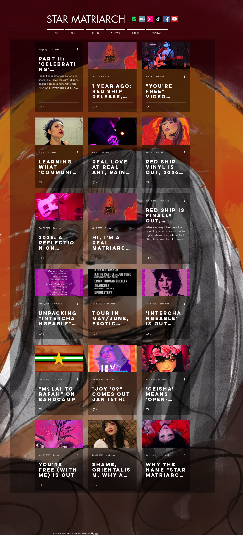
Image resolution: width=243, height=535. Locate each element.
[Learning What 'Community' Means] (59, 131)
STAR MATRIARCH (86, 19)
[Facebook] (166, 19)
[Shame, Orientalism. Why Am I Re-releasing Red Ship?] (112, 434)
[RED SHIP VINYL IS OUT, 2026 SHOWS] (166, 131)
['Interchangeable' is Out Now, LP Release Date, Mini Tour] (166, 282)
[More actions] (79, 49)
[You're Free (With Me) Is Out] (59, 434)
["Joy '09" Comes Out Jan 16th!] (112, 358)
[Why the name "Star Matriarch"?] (166, 434)
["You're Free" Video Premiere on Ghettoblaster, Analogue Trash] (166, 55)
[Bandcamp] (142, 19)
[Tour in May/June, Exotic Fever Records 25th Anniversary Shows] (112, 282)
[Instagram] (150, 19)
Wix (96, 533)
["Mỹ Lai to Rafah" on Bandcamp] (59, 358)
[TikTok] (158, 19)
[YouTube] (174, 19)
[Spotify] (134, 19)
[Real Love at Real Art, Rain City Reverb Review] (112, 131)
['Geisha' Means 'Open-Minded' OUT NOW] (166, 358)
